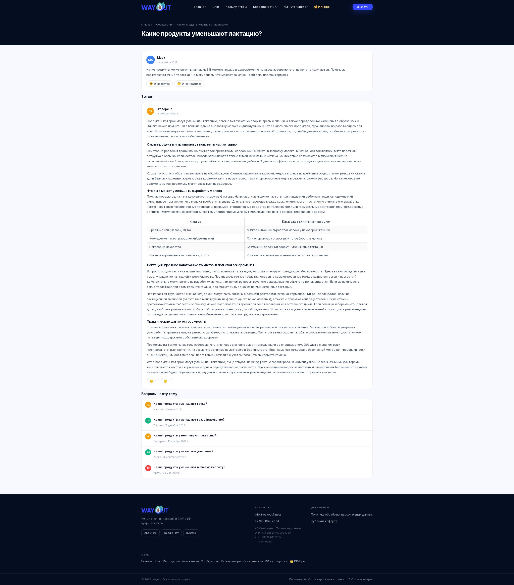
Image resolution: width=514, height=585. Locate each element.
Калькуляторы (236, 6)
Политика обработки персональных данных (342, 514)
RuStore (191, 532)
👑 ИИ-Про (322, 6)
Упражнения (190, 561)
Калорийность (263, 6)
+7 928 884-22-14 (267, 521)
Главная (200, 6)
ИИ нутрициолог (296, 6)
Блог (216, 6)
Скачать (362, 6)
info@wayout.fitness (268, 514)
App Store (150, 532)
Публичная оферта (324, 521)
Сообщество (164, 24)
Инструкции (171, 561)
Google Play (171, 532)
